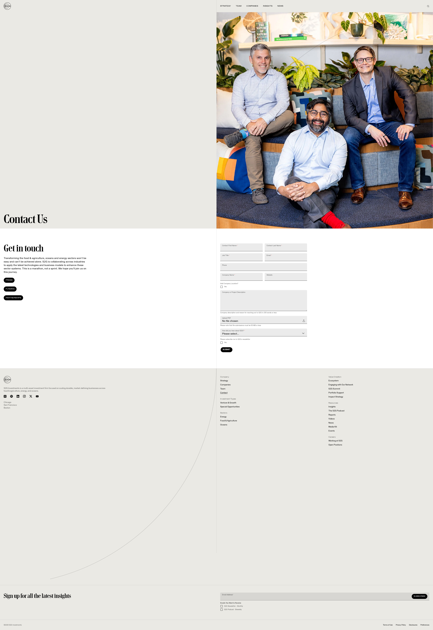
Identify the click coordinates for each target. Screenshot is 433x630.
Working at (335, 441)
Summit (334, 389)
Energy (223, 417)
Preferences (424, 625)
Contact (224, 393)
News (331, 423)
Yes (225, 286)
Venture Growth (228, 403)
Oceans (223, 425)
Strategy (224, 381)
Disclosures (413, 625)
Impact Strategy (335, 397)
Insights (332, 407)
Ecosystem (333, 381)
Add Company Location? (229, 283)
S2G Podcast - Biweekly (233, 609)
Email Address (227, 595)
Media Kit (332, 427)
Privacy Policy (401, 625)
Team (222, 389)
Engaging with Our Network (340, 385)
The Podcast (336, 411)
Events (331, 431)
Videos (331, 419)
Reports (332, 415)
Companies (225, 385)
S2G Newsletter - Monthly (233, 606)
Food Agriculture (228, 421)
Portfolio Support (336, 393)
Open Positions (335, 445)
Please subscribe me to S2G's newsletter (235, 339)
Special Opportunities (230, 407)
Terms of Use (388, 625)
